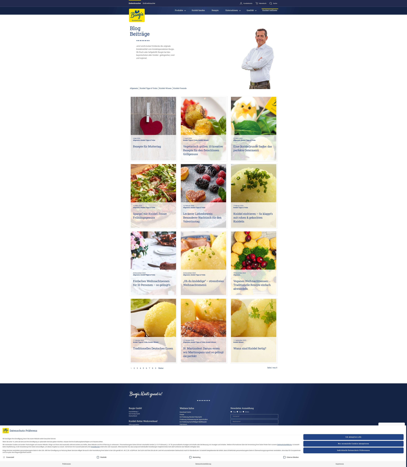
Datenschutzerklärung (284, 444)
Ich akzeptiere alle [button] (353, 437)
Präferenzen (66, 464)
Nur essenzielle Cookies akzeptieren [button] (353, 444)
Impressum (340, 464)
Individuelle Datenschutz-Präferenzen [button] (353, 450)
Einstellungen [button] (95, 447)
